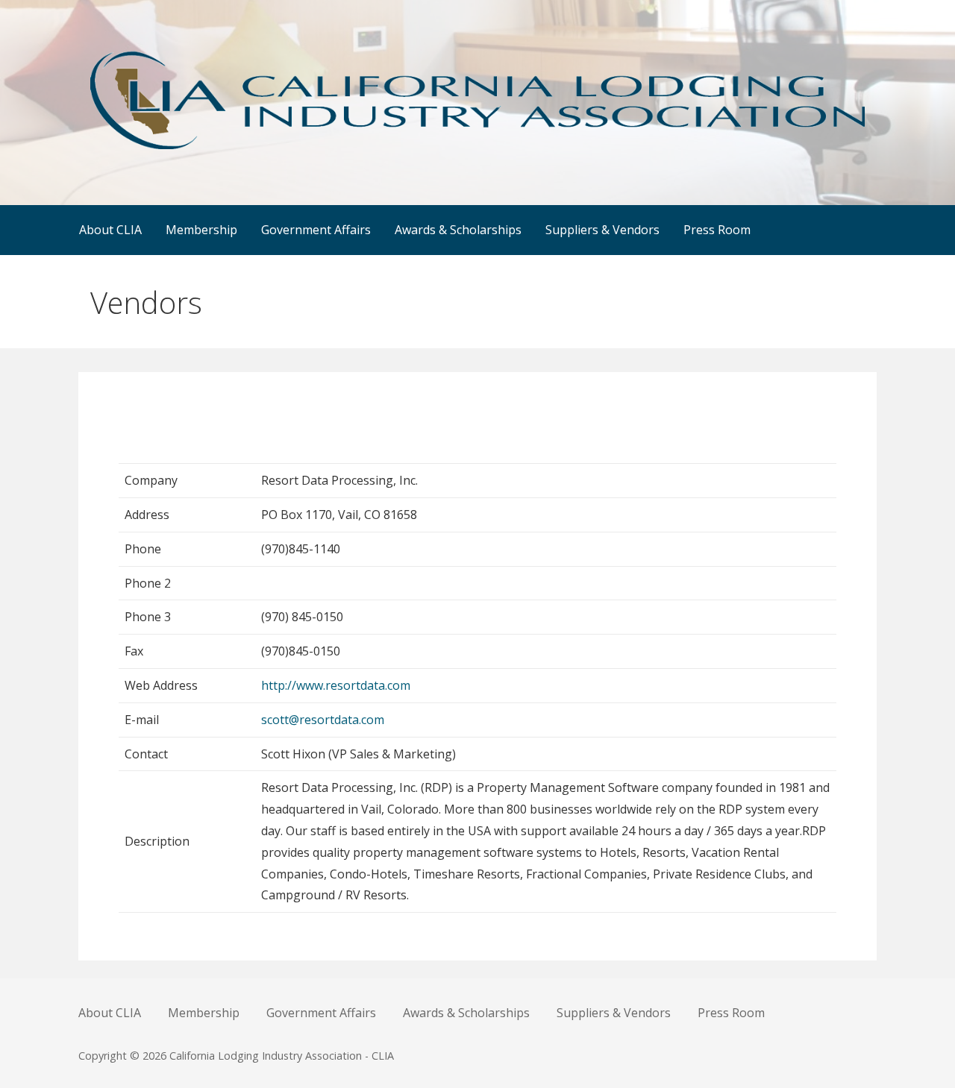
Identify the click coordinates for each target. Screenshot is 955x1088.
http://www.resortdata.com (335, 685)
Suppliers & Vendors (602, 229)
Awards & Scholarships (458, 229)
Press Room (717, 229)
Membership (201, 229)
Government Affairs (316, 229)
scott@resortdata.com (322, 719)
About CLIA (110, 229)
